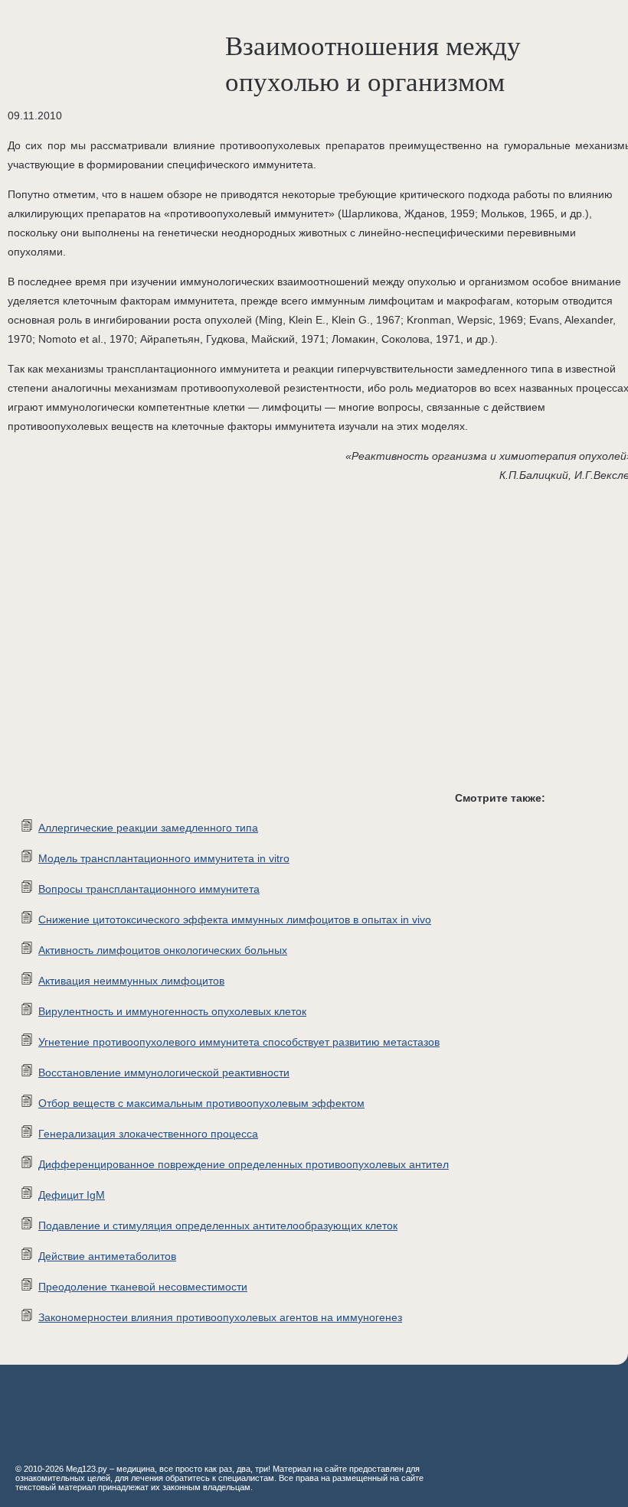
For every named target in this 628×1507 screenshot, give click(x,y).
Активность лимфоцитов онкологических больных (162, 950)
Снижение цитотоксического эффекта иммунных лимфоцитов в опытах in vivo (234, 919)
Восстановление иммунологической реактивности (163, 1072)
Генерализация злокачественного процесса (148, 1134)
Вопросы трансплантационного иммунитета (149, 889)
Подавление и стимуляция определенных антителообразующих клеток (217, 1225)
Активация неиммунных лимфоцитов (131, 981)
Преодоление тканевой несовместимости (142, 1287)
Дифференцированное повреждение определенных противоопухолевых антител (243, 1164)
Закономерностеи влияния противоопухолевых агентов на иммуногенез (220, 1317)
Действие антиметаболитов (107, 1256)
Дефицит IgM (71, 1195)
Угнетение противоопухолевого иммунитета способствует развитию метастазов (239, 1042)
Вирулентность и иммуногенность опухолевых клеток (172, 1011)
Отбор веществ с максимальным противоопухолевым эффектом (201, 1103)
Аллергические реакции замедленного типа (148, 828)
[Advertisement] (230, 649)
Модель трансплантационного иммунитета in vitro (163, 858)
